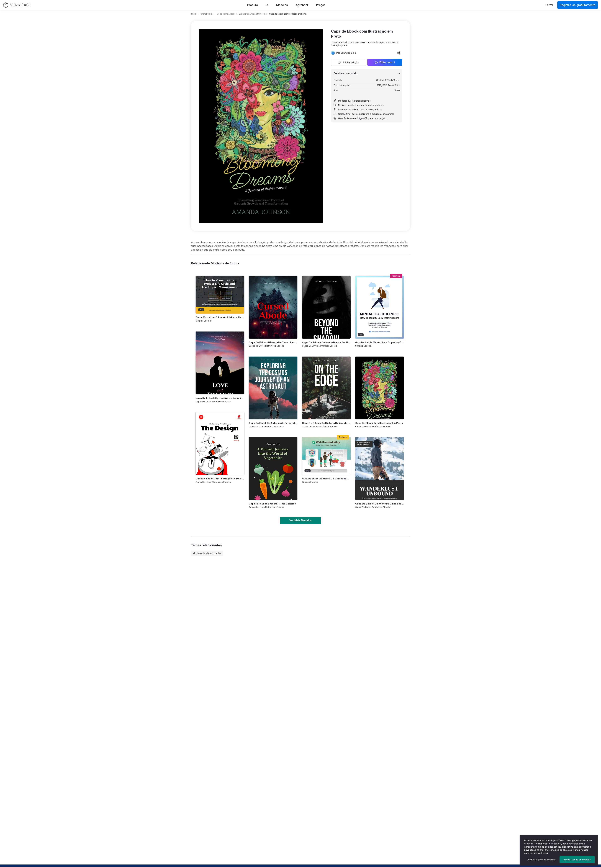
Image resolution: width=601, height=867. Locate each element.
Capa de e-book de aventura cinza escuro (379, 503)
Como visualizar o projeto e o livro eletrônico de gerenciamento (220, 317)
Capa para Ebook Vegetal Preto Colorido (272, 503)
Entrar (549, 5)
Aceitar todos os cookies (577, 859)
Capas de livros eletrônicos (252, 14)
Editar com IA (387, 62)
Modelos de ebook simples (207, 553)
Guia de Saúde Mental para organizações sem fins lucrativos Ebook (379, 342)
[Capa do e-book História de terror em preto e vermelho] (273, 307)
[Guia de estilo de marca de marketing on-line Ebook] (326, 456)
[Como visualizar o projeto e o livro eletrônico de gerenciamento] (220, 295)
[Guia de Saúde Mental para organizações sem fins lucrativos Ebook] (379, 307)
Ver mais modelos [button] (300, 520)
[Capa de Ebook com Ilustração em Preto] (379, 388)
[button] (348, 62)
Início (193, 14)
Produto (252, 5)
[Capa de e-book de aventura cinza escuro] (379, 468)
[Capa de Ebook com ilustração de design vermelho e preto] (220, 443)
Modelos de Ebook (225, 14)
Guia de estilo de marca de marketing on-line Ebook (326, 478)
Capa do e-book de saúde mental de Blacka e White (326, 342)
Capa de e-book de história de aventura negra (326, 423)
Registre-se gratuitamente (577, 5)
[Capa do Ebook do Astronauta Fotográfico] (273, 388)
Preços (321, 5)
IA (267, 5)
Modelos (282, 5)
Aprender (302, 5)
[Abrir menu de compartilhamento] (398, 52)
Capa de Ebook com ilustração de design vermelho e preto (220, 478)
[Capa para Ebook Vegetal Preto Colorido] (273, 468)
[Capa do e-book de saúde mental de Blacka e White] (326, 307)
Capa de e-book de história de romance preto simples (220, 398)
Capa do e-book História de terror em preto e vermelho (273, 342)
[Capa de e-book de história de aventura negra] (326, 388)
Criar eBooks (206, 14)
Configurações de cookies (541, 859)
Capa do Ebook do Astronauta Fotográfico (273, 423)
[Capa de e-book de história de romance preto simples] (220, 363)
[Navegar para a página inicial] (17, 5)
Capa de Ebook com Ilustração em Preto (379, 423)
